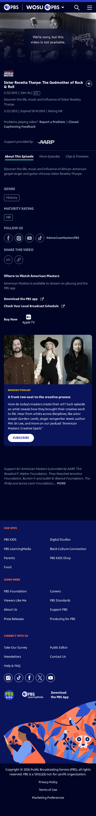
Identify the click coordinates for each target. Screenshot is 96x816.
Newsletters (12, 657)
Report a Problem (52, 122)
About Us (10, 610)
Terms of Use (48, 790)
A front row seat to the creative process (39, 397)
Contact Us (58, 657)
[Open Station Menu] (44, 7)
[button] (76, 7)
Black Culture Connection (68, 549)
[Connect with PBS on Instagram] (8, 678)
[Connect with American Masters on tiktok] (40, 238)
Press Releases (14, 619)
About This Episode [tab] (19, 157)
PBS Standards (60, 601)
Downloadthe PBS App (60, 695)
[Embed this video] (8, 259)
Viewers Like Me (15, 601)
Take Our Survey (15, 648)
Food (7, 567)
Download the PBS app (21, 299)
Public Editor (59, 648)
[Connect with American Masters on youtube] (29, 238)
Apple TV (28, 319)
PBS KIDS (10, 540)
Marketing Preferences (48, 798)
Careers (55, 591)
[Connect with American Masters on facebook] (8, 238)
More (61, 483)
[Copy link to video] (19, 259)
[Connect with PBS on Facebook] (29, 678)
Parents (9, 558)
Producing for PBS (62, 619)
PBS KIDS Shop (60, 558)
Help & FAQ (12, 666)
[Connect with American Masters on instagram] (19, 238)
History (11, 197)
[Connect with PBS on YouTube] (50, 678)
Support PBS (58, 610)
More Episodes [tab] (49, 157)
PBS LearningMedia (17, 549)
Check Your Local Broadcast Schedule (31, 306)
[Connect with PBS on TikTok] (19, 678)
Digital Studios (60, 540)
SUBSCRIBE (21, 438)
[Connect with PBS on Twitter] (40, 678)
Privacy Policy (48, 782)
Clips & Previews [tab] (77, 157)
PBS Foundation (15, 591)
